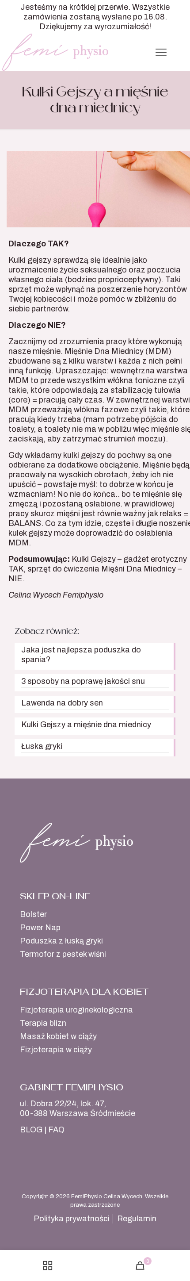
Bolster (33, 914)
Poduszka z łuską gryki (61, 940)
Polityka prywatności (72, 1218)
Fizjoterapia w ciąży (56, 1049)
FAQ (56, 1129)
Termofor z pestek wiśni (63, 954)
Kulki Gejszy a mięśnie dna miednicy (86, 724)
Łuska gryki (41, 746)
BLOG (31, 1129)
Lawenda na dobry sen (62, 702)
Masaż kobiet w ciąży (58, 1036)
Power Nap (40, 927)
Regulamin (136, 1218)
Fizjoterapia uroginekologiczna (76, 1009)
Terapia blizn (43, 1023)
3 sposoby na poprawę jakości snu (83, 681)
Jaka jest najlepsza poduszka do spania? (81, 654)
